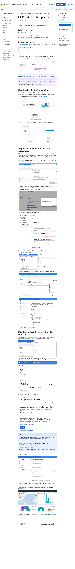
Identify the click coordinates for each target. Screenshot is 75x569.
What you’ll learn (26, 29)
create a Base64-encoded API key (31, 76)
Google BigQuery (43, 514)
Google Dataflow (30, 37)
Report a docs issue (62, 17)
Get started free (65, 25)
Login (73, 1)
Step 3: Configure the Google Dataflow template (35, 333)
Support (67, 1)
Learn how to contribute (63, 20)
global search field (43, 96)
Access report (23, 1)
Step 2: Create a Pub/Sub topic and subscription (34, 149)
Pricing (36, 4)
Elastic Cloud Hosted (26, 44)
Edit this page (61, 19)
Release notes (58, 9)
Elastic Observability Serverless (45, 44)
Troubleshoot (65, 9)
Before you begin (26, 41)
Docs (40, 4)
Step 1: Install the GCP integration (33, 89)
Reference (72, 9)
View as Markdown (62, 15)
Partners (63, 1)
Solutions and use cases (7, 13)
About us (58, 1)
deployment (34, 58)
